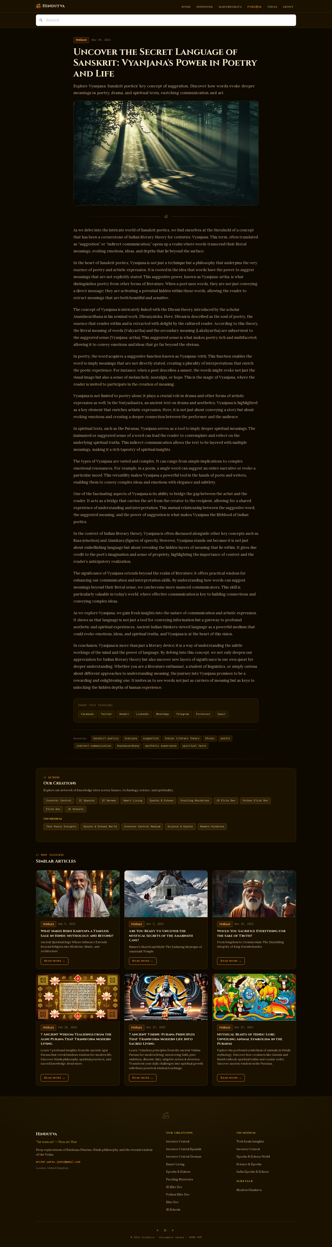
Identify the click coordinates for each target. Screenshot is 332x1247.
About (288, 6)
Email (222, 714)
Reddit (124, 714)
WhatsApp (162, 714)
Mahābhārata (230, 6)
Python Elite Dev (255, 800)
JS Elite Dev (225, 800)
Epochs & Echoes (161, 800)
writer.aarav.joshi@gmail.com (58, 1162)
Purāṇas (254, 6)
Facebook (87, 714)
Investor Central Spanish (183, 1149)
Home (186, 6)
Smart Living (132, 800)
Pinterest (203, 714)
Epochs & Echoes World (100, 826)
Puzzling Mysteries (195, 800)
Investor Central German (183, 1157)
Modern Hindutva (212, 826)
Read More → (54, 961)
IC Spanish (87, 800)
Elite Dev (53, 809)
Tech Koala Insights (61, 826)
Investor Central (58, 800)
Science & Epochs (180, 826)
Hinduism (204, 6)
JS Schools (76, 809)
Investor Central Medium (142, 826)
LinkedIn (142, 714)
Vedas (272, 6)
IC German (109, 800)
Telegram (182, 714)
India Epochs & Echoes (252, 1172)
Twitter (106, 714)
